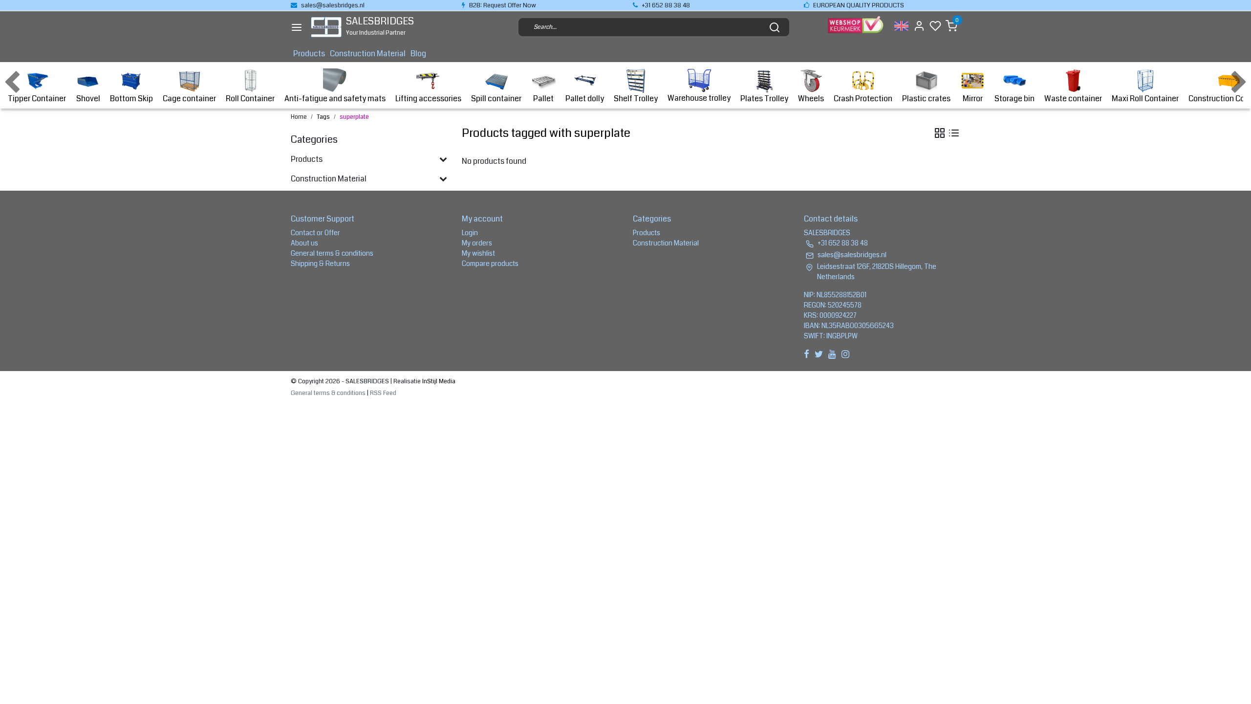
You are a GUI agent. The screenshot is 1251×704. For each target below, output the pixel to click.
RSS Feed (383, 393)
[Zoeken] (774, 27)
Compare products (490, 263)
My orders (477, 243)
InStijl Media (438, 381)
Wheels (811, 98)
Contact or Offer (315, 233)
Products (309, 53)
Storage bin (1014, 98)
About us (304, 243)
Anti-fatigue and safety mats (335, 98)
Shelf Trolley (636, 98)
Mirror (973, 98)
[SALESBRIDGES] (326, 27)
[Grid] (939, 133)
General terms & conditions (332, 253)
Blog (418, 53)
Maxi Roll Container (1145, 98)
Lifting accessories (428, 98)
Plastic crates (926, 98)
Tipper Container (37, 98)
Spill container (496, 98)
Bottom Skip (131, 98)
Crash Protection (863, 98)
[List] (954, 133)
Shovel (88, 98)
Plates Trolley (764, 98)
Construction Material (368, 53)
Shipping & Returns (320, 263)
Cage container (189, 98)
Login (470, 233)
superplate (354, 116)
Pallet (543, 98)
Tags (323, 116)
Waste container (1073, 98)
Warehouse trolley (699, 98)
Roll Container (250, 98)
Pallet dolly (584, 98)
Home (299, 116)
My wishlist (478, 253)
